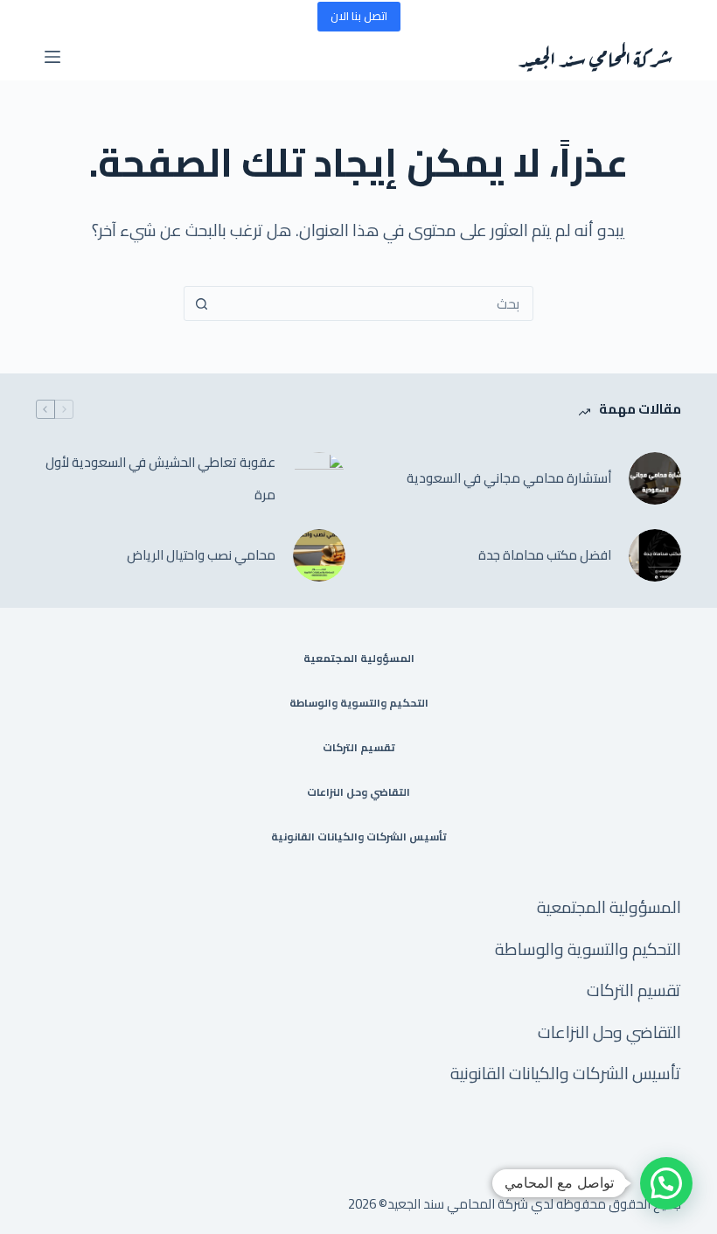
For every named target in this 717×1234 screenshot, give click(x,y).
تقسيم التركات (359, 748)
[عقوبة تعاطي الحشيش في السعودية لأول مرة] (319, 478)
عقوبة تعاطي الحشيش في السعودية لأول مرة (160, 479)
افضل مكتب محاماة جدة (544, 555)
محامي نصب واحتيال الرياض (201, 555)
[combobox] (375, 303)
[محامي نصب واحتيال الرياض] (319, 555)
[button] (666, 1183)
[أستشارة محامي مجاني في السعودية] (655, 478)
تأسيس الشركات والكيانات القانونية (359, 837)
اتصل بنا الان (359, 15)
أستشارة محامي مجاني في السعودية (509, 478)
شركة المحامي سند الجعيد (595, 56)
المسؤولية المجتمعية (358, 659)
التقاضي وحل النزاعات (358, 792)
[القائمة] (52, 57)
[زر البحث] (201, 303)
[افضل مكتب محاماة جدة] (655, 555)
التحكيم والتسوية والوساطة (358, 703)
